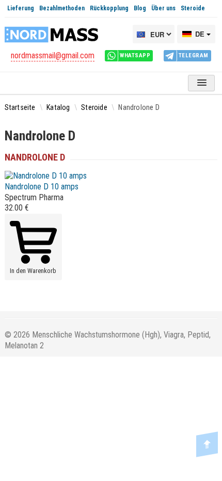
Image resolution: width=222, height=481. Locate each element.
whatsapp (135, 55)
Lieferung (20, 8)
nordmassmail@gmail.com (52, 55)
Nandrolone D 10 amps (41, 186)
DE (200, 34)
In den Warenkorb (33, 271)
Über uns (163, 8)
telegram (194, 55)
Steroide (193, 8)
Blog (140, 8)
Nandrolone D (35, 157)
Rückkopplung (109, 8)
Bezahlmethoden (62, 8)
